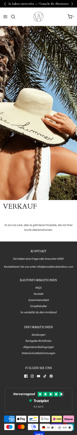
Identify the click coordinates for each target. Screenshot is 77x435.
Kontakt (38, 294)
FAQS (38, 288)
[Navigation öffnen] (5, 16)
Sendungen (38, 335)
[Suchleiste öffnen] (14, 16)
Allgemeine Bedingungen (38, 347)
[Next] (72, 4)
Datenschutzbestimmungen (38, 353)
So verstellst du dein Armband (38, 312)
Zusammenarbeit (38, 300)
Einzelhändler (38, 306)
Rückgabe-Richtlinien (38, 341)
